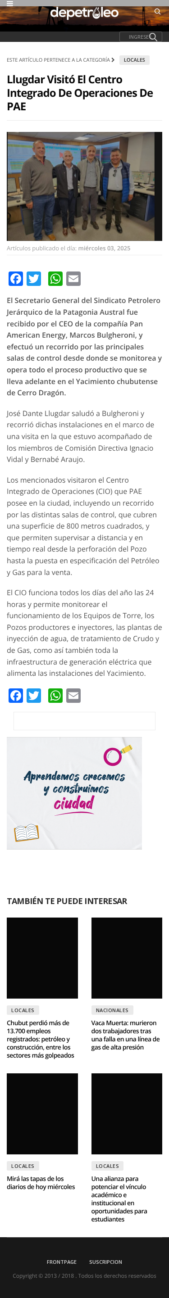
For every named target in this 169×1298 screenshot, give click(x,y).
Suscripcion (105, 1261)
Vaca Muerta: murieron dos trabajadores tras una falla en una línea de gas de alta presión (125, 1035)
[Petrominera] (84, 721)
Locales (134, 60)
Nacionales (112, 1010)
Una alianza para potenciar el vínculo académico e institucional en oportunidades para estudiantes (119, 1199)
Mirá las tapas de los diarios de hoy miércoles (41, 1183)
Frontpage (62, 1261)
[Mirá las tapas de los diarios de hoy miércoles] (42, 1113)
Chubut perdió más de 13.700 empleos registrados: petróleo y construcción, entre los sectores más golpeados (40, 1039)
